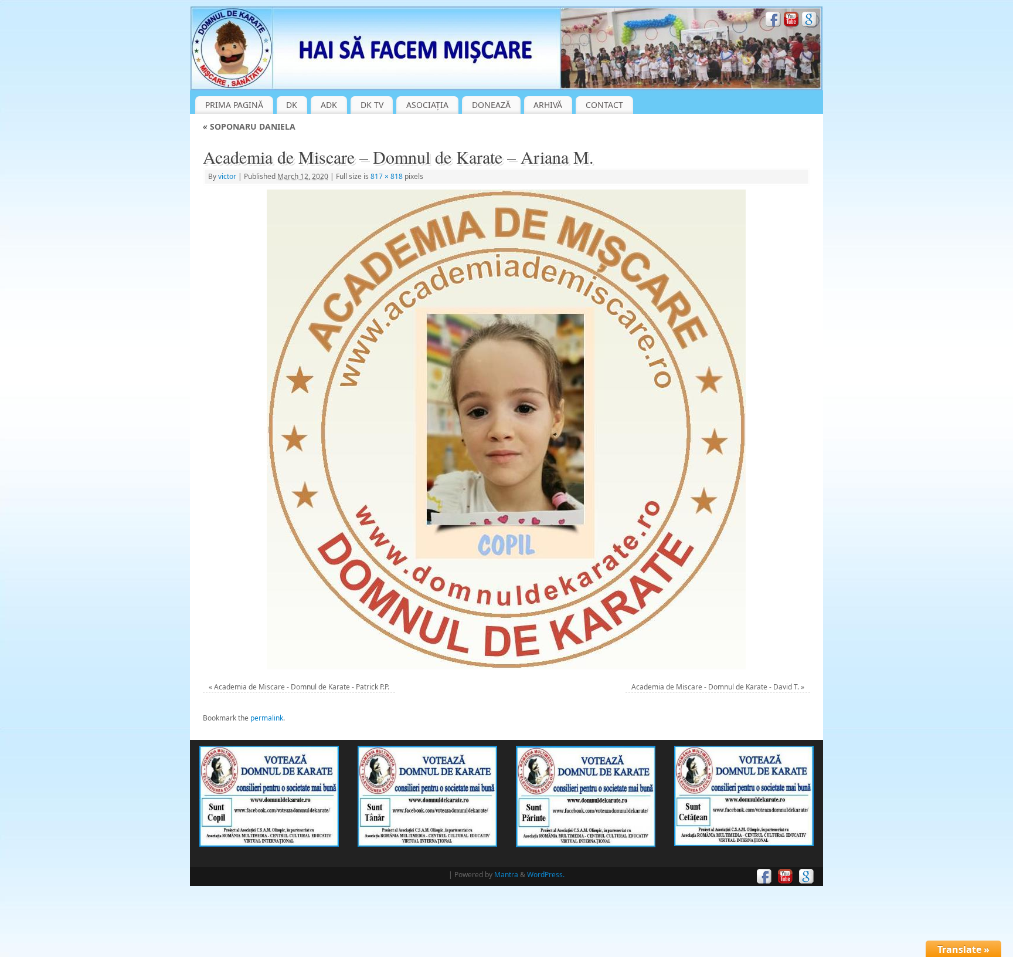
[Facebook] (773, 21)
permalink (266, 718)
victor (227, 176)
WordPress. (546, 875)
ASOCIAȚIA (427, 104)
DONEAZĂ (491, 104)
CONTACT (604, 104)
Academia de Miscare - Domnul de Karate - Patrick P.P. (301, 687)
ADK (329, 104)
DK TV (372, 104)
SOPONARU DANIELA (249, 126)
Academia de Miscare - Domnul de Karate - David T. (715, 687)
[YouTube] (791, 21)
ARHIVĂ (547, 104)
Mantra (506, 875)
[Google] (809, 21)
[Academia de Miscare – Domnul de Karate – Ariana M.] (507, 429)
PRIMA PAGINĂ (234, 104)
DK (291, 104)
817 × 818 (386, 176)
